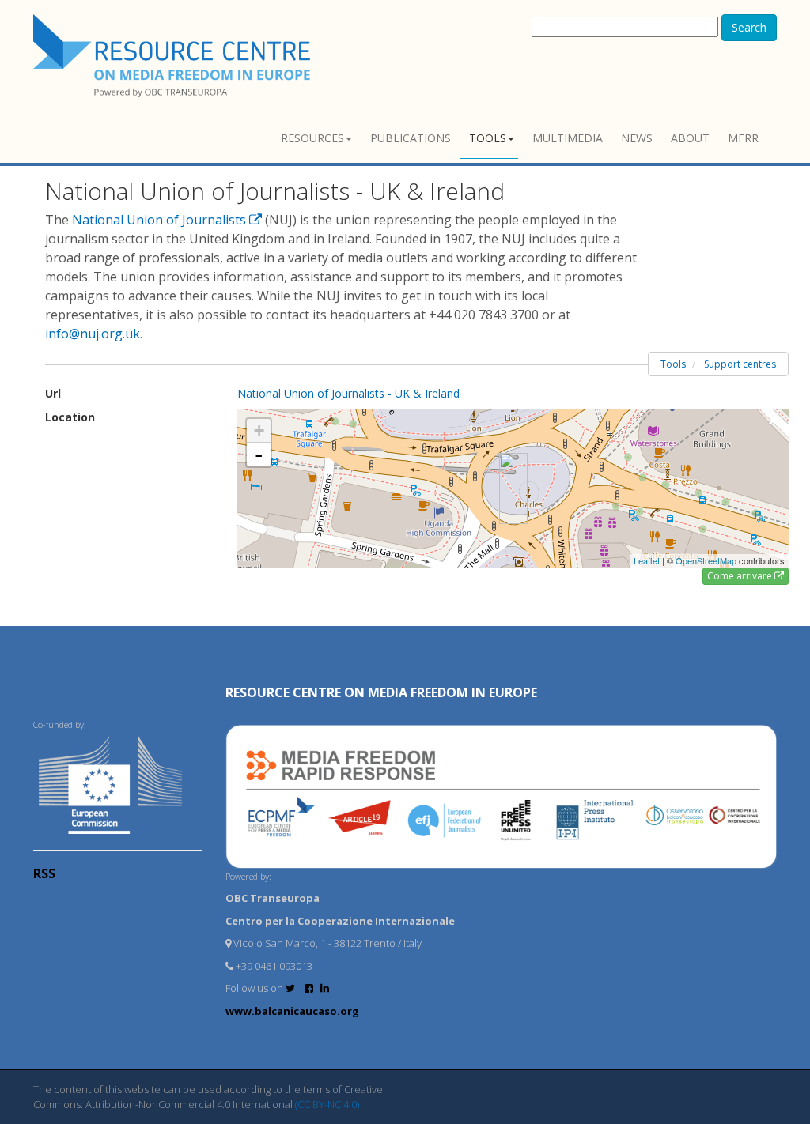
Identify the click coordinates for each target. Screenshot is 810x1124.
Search (749, 27)
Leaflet (647, 560)
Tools (487, 137)
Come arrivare (740, 576)
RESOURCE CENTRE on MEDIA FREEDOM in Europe (381, 692)
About (690, 137)
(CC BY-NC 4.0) (327, 1104)
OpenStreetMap (706, 560)
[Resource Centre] (174, 55)
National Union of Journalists (160, 219)
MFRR (743, 137)
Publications (410, 137)
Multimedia (567, 137)
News (637, 137)
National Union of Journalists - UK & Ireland (348, 393)
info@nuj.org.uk (92, 333)
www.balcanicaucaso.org (292, 1011)
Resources (312, 137)
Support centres (740, 364)
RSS (44, 873)
